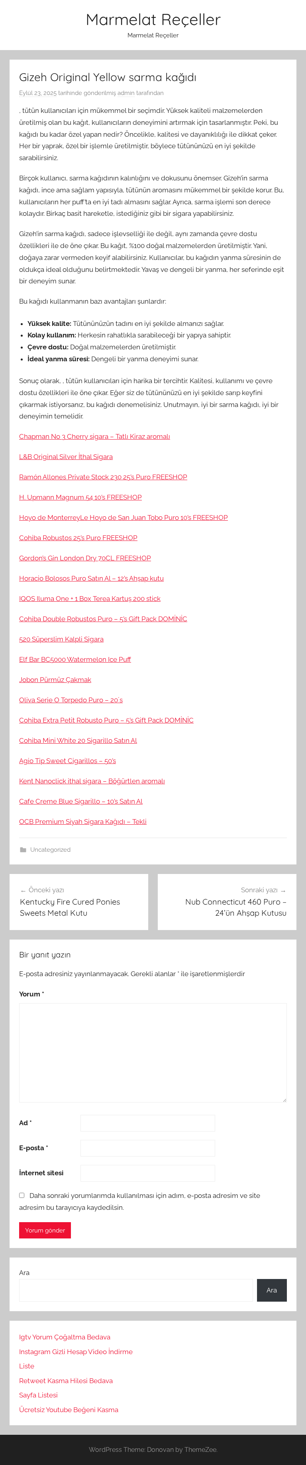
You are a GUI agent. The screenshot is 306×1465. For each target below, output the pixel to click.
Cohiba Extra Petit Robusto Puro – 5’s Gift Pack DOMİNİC (106, 720)
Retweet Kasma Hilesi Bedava (66, 1381)
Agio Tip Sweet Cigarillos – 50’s (67, 761)
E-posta (33, 1148)
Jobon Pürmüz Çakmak (55, 680)
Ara (24, 1273)
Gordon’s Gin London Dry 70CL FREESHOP (85, 558)
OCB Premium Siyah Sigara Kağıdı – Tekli (83, 822)
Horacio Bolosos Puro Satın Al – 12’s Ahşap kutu (91, 578)
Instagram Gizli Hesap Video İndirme (76, 1352)
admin (126, 93)
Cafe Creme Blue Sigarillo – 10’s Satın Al (81, 801)
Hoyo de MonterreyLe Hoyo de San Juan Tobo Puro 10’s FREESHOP (123, 517)
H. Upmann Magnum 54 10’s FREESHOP (80, 497)
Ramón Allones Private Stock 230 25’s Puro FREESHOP (103, 477)
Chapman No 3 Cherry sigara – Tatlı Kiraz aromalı (94, 436)
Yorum (31, 994)
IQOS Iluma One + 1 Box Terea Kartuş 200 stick (90, 599)
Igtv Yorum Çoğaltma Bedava (64, 1337)
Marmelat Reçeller (153, 19)
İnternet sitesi (41, 1173)
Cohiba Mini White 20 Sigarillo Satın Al (78, 740)
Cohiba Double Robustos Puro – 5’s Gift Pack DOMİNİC (103, 619)
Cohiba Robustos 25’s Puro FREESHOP (78, 538)
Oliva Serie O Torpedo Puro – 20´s (71, 700)
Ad (25, 1123)
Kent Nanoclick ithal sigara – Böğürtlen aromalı (92, 781)
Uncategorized (50, 849)
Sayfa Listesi (38, 1395)
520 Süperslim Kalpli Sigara (61, 639)
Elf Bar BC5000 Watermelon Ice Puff (75, 659)
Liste (26, 1366)
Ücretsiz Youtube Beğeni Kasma (68, 1410)
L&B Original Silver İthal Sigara (66, 457)
